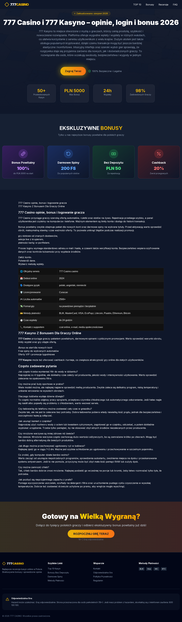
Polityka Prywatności (103, 576)
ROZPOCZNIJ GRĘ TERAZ (91, 534)
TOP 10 (137, 4)
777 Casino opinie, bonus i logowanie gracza (42, 202)
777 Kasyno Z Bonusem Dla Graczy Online (41, 206)
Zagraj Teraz (73, 71)
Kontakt (96, 568)
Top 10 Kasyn (54, 568)
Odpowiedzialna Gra (102, 572)
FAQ (175, 4)
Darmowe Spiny (55, 576)
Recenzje (163, 4)
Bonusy (150, 4)
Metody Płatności (56, 580)
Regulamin (98, 580)
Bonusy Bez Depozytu (58, 572)
